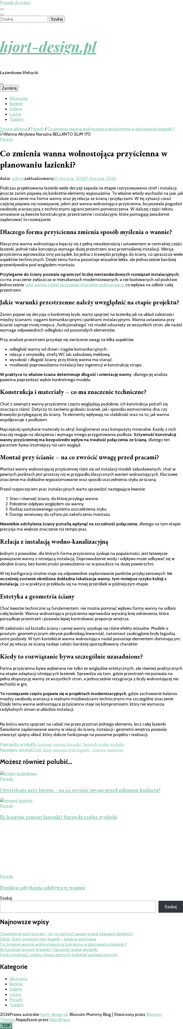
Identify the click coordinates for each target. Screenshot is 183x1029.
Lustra (15, 114)
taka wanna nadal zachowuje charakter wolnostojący (74, 284)
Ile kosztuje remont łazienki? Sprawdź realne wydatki (58, 817)
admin (18, 178)
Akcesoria (18, 98)
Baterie (16, 103)
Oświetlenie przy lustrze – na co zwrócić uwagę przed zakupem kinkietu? (80, 790)
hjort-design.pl (48, 46)
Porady (6, 139)
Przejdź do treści (15, 2)
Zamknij (9, 88)
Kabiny (16, 109)
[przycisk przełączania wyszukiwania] (2, 14)
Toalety (17, 119)
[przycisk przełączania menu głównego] (2, 83)
